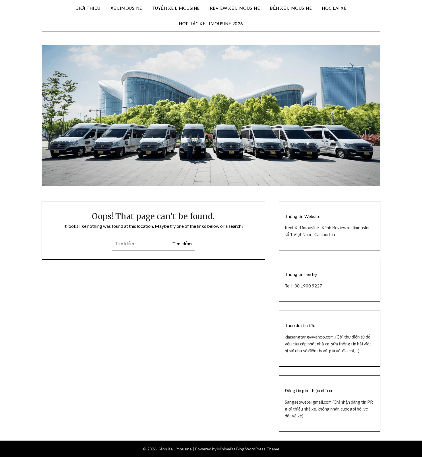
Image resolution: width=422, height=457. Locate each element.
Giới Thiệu (88, 8)
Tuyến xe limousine (176, 8)
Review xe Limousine (235, 8)
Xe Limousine (126, 8)
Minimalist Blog (230, 448)
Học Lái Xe (334, 8)
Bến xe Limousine (291, 8)
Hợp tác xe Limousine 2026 (211, 23)
